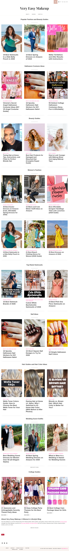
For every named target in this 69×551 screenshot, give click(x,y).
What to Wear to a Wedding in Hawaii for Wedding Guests (57, 458)
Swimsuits (15, 250)
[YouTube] (59, 2)
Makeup (54, 153)
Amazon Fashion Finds (53, 250)
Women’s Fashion (34, 170)
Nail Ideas (34, 314)
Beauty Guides (34, 118)
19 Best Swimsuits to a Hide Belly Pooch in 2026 (10, 57)
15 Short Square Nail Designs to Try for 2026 (34, 353)
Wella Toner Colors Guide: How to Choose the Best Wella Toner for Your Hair (11, 405)
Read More (50, 512)
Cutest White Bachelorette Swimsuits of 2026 (33, 305)
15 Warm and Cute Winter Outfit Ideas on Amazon (34, 209)
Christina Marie (63, 521)
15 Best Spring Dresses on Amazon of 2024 (34, 57)
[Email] (67, 2)
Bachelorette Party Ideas (31, 299)
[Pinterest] (65, 2)
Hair (8, 153)
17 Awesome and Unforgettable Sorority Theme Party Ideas (10, 510)
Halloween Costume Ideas (34, 66)
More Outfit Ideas (34, 467)
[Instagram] (63, 2)
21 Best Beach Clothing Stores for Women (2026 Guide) (34, 254)
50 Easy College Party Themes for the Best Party (33, 510)
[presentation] (11, 38)
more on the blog (34, 527)
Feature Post (9, 250)
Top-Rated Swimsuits (34, 265)
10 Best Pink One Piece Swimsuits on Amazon (57, 304)
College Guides (34, 472)
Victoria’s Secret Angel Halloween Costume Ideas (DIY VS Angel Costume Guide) (11, 107)
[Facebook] (61, 2)
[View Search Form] (55, 2)
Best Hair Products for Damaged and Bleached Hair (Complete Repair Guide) (34, 159)
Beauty (4, 153)
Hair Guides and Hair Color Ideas (34, 364)
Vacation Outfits (33, 250)
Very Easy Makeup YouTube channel (29, 523)
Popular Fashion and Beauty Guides (34, 19)
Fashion (4, 250)
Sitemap (21, 549)
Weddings (15, 453)
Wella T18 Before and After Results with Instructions (56, 57)
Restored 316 (65, 548)
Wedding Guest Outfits (34, 419)
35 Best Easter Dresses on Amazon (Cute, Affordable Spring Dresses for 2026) (10, 210)
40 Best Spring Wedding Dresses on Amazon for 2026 (34, 458)
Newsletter (14, 549)
